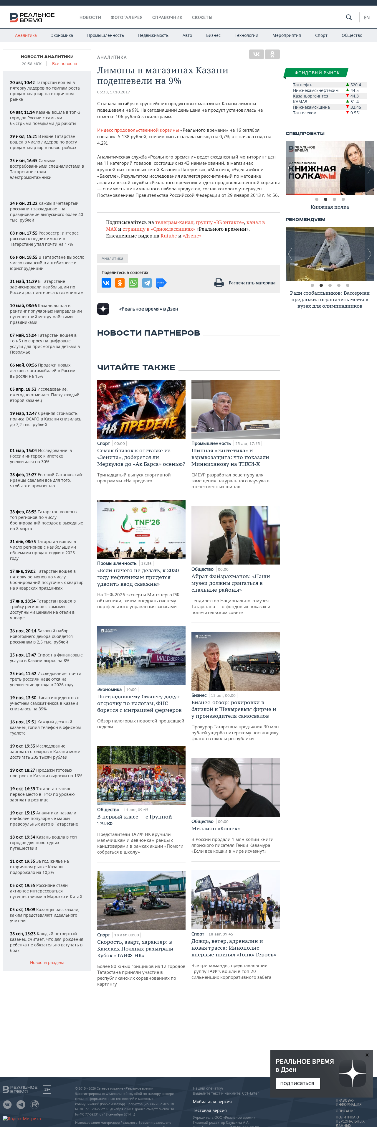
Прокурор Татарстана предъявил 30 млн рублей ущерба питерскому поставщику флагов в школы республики (235, 720)
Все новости (64, 64)
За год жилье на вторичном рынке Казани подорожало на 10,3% (39, 866)
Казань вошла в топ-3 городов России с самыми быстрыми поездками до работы (45, 117)
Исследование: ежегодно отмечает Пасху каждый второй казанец (45, 394)
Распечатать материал (252, 283)
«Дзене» (192, 235)
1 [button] (317, 199)
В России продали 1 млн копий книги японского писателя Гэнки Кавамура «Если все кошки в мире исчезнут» (232, 839)
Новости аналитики (47, 57)
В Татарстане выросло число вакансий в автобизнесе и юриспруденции (47, 262)
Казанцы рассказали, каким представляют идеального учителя (45, 915)
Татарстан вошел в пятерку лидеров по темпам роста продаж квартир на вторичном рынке (45, 91)
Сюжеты (202, 17)
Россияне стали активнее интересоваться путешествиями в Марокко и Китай (46, 890)
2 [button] (325, 199)
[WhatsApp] (133, 283)
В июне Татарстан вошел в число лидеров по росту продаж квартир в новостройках (43, 141)
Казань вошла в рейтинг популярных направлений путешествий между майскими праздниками (46, 314)
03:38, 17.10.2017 (113, 92)
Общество (352, 35)
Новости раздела (47, 963)
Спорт (321, 35)
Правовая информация (348, 1102)
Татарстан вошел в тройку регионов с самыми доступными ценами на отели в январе (43, 609)
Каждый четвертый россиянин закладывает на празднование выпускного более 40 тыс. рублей (46, 211)
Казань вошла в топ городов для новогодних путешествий (43, 842)
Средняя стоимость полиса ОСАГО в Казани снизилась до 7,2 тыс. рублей (45, 418)
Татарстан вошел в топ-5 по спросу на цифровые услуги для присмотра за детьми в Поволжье (45, 343)
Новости (90, 17)
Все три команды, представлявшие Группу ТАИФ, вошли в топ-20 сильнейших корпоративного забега (233, 959)
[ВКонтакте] (256, 54)
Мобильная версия (212, 1101)
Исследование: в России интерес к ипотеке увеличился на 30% (41, 456)
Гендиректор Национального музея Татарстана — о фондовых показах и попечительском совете (230, 594)
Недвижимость (153, 35)
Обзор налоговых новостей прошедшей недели (140, 711)
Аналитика (26, 35)
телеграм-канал (174, 222)
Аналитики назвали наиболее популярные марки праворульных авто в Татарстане (44, 818)
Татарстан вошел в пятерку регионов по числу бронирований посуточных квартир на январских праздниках (47, 579)
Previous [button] (290, 168)
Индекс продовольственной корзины (138, 130)
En (367, 17)
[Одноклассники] (272, 54)
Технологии (246, 35)
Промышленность (105, 35)
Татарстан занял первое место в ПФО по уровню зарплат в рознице (42, 794)
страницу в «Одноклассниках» (159, 229)
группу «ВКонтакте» (220, 222)
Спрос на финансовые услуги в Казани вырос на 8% (46, 657)
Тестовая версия (210, 1110)
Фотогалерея (127, 17)
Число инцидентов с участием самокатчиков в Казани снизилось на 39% (44, 703)
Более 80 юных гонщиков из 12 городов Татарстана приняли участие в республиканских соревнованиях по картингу (141, 962)
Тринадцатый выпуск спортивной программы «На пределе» (141, 465)
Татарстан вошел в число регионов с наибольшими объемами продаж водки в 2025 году (43, 550)
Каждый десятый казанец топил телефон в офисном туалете (45, 727)
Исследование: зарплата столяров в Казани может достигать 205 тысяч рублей (46, 751)
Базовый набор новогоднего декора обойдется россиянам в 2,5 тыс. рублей (41, 636)
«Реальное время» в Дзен (148, 309)
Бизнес (213, 35)
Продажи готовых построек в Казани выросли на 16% (46, 772)
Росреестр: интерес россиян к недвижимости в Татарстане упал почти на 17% (44, 238)
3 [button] (334, 199)
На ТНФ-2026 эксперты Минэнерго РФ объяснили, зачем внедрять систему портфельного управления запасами (138, 588)
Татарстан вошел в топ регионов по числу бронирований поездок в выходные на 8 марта (46, 520)
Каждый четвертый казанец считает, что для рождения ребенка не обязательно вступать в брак (46, 942)
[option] (330, 168)
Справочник (167, 17)
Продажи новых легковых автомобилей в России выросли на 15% (42, 370)
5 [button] (347, 285)
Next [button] (369, 168)
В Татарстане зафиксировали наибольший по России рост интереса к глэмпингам (46, 286)
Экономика (62, 35)
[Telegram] (147, 283)
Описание (345, 1111)
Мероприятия (286, 35)
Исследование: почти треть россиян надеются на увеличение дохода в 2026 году (45, 679)
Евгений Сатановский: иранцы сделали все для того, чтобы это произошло (46, 480)
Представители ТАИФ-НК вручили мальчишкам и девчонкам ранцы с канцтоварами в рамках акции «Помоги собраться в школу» (140, 834)
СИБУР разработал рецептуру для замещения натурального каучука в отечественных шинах (230, 468)
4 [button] (343, 199)
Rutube (169, 235)
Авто (187, 35)
